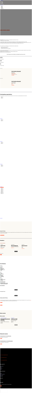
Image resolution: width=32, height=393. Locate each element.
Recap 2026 (2, 4)
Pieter (14, 245)
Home (1, 1)
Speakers (2, 2)
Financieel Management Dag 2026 (5, 319)
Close (1, 254)
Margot (4, 245)
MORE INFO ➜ (2, 247)
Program (2, 6)
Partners (2, 7)
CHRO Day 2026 (14, 318)
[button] (2, 187)
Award (2, 3)
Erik (24, 245)
